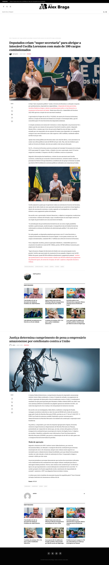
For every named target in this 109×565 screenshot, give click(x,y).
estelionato (35, 486)
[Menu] (106, 12)
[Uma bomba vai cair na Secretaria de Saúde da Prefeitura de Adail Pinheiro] (33, 293)
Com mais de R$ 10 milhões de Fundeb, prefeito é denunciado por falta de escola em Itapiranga (75, 322)
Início (10, 38)
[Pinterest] (12, 117)
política (51, 266)
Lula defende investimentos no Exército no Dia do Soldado (32, 321)
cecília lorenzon (39, 266)
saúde (62, 266)
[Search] (104, 12)
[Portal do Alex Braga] (54, 6)
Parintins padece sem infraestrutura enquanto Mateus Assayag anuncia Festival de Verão (75, 303)
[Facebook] (12, 107)
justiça (41, 486)
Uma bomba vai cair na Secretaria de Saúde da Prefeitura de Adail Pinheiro (32, 302)
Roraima (29, 53)
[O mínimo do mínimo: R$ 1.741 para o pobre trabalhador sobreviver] (54, 313)
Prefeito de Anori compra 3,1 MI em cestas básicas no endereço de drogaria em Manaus (75, 541)
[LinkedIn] (12, 114)
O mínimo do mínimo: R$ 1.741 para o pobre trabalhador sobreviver (54, 322)
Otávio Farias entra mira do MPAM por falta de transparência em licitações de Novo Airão (28, 1)
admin (13, 345)
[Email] (12, 121)
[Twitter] (12, 111)
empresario (27, 486)
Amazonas (26, 345)
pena (45, 486)
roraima (57, 266)
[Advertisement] (54, 25)
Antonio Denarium (29, 266)
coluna (46, 266)
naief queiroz (15, 53)
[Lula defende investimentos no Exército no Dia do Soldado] (33, 313)
